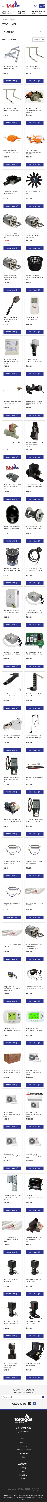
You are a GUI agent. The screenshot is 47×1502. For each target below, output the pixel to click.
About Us (23, 1442)
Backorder (10, 917)
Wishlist (23, 1478)
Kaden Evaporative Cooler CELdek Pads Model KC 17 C (11, 1072)
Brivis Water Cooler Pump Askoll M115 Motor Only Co (12, 820)
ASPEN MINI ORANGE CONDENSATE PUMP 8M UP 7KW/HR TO (34, 152)
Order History (23, 1475)
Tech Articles (23, 1453)
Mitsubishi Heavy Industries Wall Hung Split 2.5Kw (34, 1114)
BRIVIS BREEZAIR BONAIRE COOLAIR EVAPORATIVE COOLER (34, 403)
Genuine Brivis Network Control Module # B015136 (34, 987)
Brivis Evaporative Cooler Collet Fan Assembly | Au (11, 569)
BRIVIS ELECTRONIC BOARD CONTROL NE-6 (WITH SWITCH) (12, 486)
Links (23, 1457)
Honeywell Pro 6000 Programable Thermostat (34, 1029)
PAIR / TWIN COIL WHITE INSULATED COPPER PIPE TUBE (11, 1239)
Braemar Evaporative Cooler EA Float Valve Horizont (10, 319)
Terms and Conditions (24, 1450)
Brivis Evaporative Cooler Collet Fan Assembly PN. (34, 527)
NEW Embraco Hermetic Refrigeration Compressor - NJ (34, 1198)
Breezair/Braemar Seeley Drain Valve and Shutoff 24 (34, 360)
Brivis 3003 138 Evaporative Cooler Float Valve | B (12, 402)
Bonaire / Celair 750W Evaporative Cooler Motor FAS (11, 235)
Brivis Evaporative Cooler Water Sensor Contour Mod (11, 779)
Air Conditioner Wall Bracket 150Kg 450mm (33, 67)
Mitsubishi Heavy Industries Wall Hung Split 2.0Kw (11, 1114)
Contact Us (23, 1446)
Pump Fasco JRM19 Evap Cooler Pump (11, 1280)
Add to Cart (10, 81)
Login (23, 1471)
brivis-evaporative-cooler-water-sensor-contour (34, 820)
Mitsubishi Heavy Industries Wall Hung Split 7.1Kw (34, 1072)
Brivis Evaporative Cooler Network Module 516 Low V (34, 612)
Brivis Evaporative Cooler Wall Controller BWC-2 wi (11, 736)
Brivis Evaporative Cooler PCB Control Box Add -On (34, 653)
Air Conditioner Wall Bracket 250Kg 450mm (10, 109)
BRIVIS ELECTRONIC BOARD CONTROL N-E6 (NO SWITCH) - (34, 445)
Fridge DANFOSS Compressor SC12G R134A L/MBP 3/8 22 (11, 988)
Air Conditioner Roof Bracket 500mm (10, 67)
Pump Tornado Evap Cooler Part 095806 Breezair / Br (10, 1365)
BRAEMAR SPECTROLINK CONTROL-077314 (33, 318)
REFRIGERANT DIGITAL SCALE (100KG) (33, 1364)
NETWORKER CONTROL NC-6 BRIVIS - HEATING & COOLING (12, 1198)
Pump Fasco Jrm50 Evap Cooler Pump (33, 1322)
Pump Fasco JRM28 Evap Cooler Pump (33, 1280)
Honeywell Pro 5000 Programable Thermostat (11, 1029)
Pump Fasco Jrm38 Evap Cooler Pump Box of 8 (11, 1322)
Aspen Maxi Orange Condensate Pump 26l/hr (11, 151)
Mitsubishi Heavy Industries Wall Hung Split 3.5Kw (11, 1156)
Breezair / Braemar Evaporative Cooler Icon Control (11, 361)
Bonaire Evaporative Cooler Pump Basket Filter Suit (34, 277)
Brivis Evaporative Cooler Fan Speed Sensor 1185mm (35, 569)
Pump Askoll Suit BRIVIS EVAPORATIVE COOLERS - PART (34, 1239)
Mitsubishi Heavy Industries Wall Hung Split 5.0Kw (34, 1156)
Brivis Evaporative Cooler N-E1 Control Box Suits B (11, 611)
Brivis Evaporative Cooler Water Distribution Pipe (34, 736)
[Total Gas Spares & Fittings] (13, 4)
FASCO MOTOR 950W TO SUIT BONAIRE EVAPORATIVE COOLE (34, 947)
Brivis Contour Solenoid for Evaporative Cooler (12, 444)
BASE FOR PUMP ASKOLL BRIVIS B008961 (11, 193)
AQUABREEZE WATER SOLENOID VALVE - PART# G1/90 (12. (34, 110)
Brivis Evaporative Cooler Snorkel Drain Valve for (11, 695)
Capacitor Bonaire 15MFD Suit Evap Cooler (11, 862)
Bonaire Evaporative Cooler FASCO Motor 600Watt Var (32, 235)
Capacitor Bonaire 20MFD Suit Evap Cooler (34, 862)
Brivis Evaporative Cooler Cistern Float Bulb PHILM (11, 527)
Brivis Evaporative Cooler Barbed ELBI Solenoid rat (34, 486)
